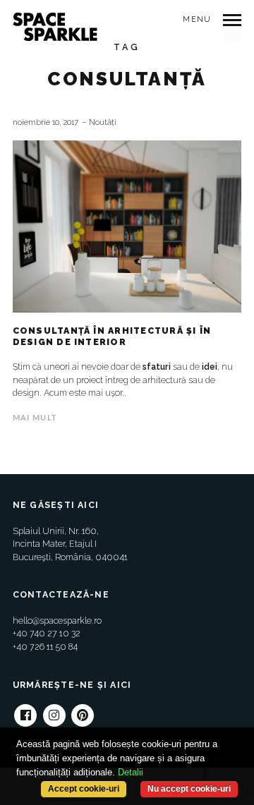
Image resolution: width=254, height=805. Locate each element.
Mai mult (35, 418)
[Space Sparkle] (55, 27)
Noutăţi (102, 122)
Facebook (25, 710)
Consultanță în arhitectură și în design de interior (112, 336)
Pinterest (82, 710)
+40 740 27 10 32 (46, 633)
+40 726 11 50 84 (45, 646)
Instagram (54, 710)
